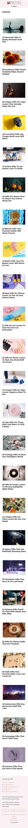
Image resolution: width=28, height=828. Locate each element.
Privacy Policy (14, 820)
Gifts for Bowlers (9, 782)
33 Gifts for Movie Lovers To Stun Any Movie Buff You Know (13, 360)
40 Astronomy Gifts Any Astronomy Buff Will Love (13, 706)
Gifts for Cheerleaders (11, 791)
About (14, 816)
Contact (14, 818)
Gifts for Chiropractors (11, 787)
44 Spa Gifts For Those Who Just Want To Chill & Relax (13, 424)
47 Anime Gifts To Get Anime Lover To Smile (12, 167)
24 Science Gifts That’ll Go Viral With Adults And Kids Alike (14, 611)
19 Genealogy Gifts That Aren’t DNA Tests (13, 737)
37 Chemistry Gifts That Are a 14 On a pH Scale (13, 580)
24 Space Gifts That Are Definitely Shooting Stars (14, 550)
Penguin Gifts (8, 784)
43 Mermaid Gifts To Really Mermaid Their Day (12, 39)
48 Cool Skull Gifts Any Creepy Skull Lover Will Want (13, 136)
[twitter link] (14, 810)
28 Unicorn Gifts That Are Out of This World (12, 767)
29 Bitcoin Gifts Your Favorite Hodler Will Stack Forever (11, 231)
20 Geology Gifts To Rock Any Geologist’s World (14, 455)
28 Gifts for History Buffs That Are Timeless (13, 643)
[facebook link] (22, 810)
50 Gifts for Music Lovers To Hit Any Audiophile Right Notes (13, 487)
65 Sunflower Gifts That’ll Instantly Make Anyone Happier (14, 72)
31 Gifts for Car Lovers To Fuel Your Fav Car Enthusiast (13, 327)
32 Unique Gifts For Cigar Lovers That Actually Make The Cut (14, 104)
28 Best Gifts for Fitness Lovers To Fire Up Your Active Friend (13, 295)
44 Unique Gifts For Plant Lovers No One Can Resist (14, 519)
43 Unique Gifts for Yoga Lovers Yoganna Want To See (14, 392)
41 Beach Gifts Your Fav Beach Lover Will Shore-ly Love (13, 263)
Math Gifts (7, 789)
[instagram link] (5, 810)
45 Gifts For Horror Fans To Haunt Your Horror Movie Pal (13, 198)
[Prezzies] (14, 2)
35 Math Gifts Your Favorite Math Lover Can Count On (13, 674)
